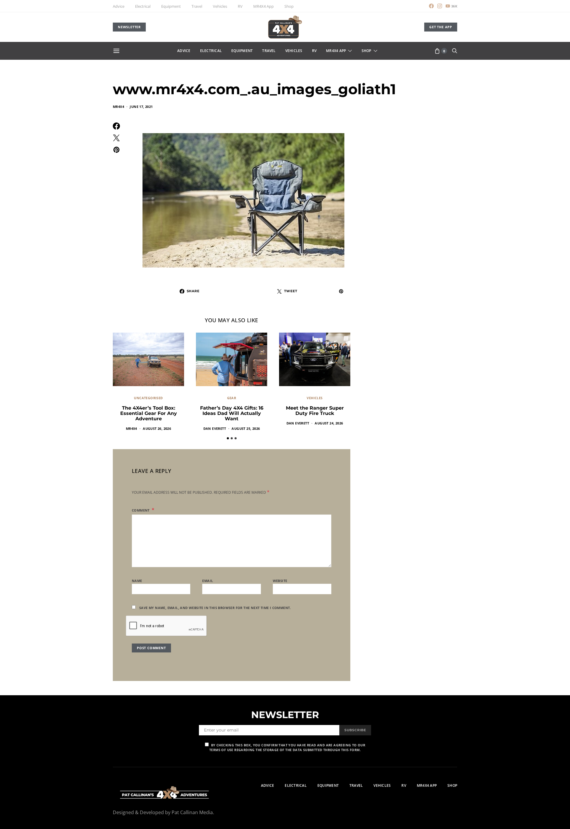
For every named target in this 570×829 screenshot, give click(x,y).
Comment (141, 510)
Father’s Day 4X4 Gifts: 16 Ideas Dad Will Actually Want (231, 413)
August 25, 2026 (246, 428)
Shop (289, 6)
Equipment (171, 6)
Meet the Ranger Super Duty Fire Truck (315, 410)
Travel (196, 6)
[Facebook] (431, 6)
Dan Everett (214, 428)
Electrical (143, 6)
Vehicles (220, 6)
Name (137, 580)
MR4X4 (118, 106)
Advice (118, 6)
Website (280, 580)
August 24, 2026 (329, 423)
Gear (231, 398)
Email (207, 580)
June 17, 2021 (141, 106)
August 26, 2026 (157, 428)
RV (240, 6)
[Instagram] (439, 6)
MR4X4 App (263, 6)
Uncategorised (148, 398)
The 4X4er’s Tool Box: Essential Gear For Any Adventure (148, 413)
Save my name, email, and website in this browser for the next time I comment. (215, 607)
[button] (228, 438)
